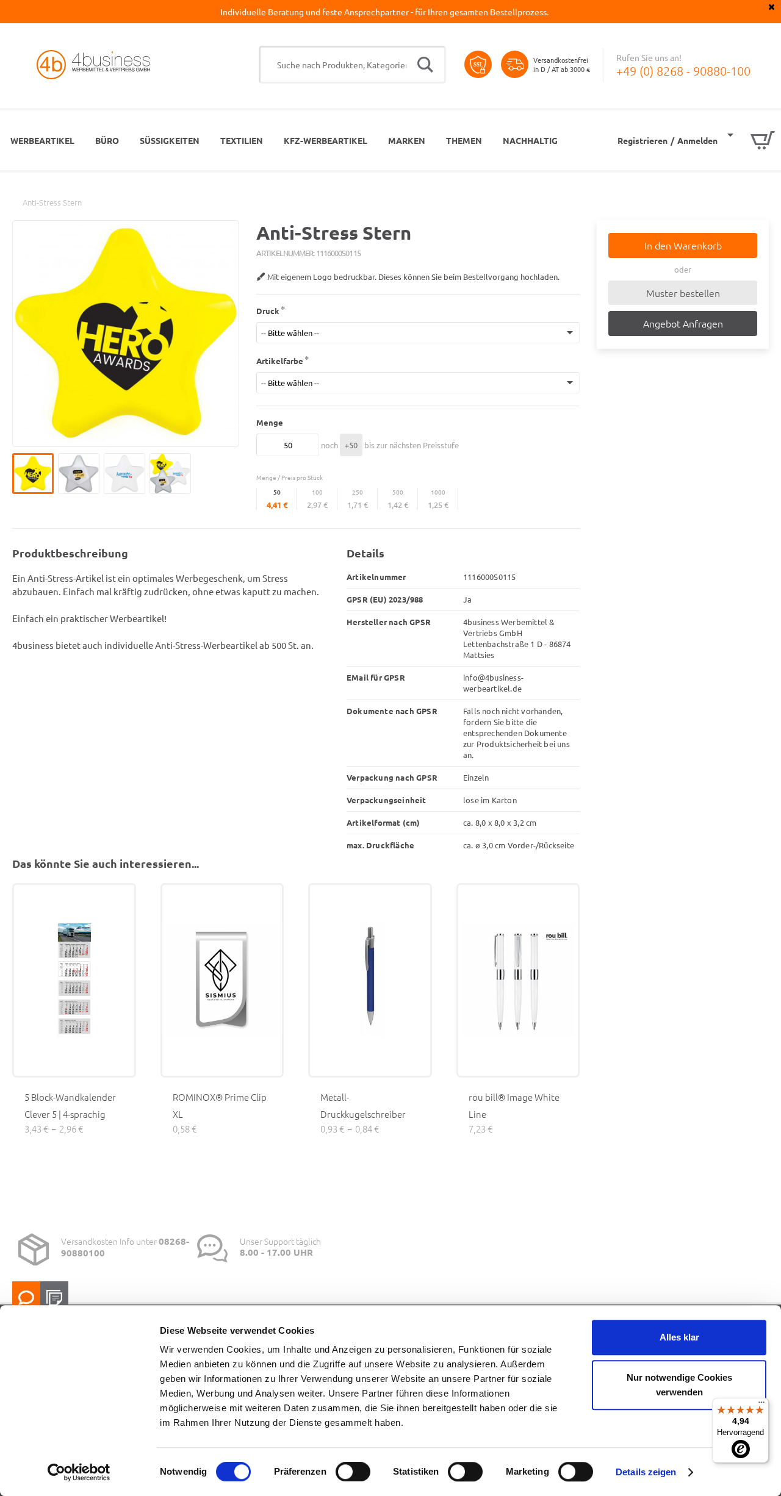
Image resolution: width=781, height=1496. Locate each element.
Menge (269, 422)
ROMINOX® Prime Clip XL (220, 1105)
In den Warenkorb (683, 245)
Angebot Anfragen (683, 323)
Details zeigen (646, 1472)
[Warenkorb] (751, 140)
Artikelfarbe (279, 361)
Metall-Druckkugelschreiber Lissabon (363, 1113)
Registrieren (642, 140)
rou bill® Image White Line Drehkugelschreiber (514, 1113)
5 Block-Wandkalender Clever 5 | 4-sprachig (70, 1105)
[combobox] (352, 65)
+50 (351, 445)
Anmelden (697, 140)
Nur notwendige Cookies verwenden (679, 1384)
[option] (35, 474)
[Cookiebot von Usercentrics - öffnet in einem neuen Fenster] (79, 1472)
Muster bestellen (683, 292)
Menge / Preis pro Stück (289, 477)
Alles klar (679, 1337)
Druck (267, 311)
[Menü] (761, 1405)
